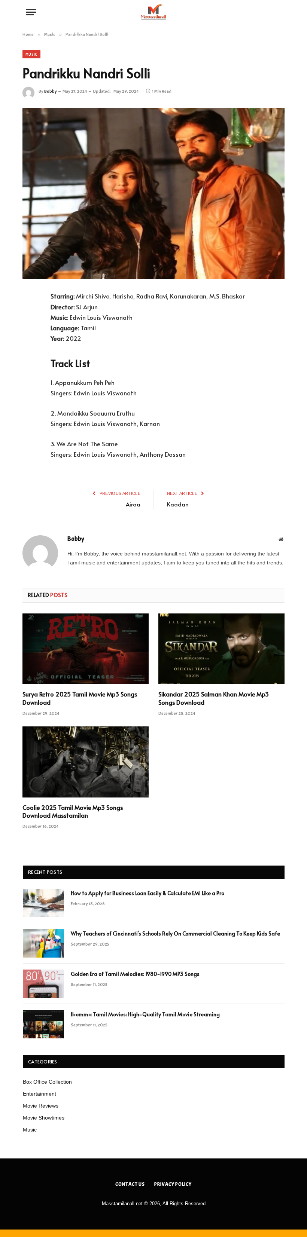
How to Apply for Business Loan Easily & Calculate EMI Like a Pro (147, 893)
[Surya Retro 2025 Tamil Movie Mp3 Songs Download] (85, 649)
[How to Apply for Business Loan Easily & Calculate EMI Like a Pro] (43, 903)
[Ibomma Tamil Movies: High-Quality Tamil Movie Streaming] (43, 1024)
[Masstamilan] (153, 12)
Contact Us (130, 1184)
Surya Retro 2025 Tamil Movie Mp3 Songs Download (79, 698)
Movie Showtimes (43, 1118)
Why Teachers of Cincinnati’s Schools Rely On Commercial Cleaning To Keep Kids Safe (175, 933)
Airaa (133, 504)
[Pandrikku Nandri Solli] (153, 193)
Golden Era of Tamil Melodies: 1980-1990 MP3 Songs (135, 973)
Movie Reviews (40, 1106)
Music (31, 54)
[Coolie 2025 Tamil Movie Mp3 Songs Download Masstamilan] (85, 761)
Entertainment (39, 1094)
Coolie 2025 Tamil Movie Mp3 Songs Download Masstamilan (72, 811)
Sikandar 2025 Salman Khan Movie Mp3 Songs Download (213, 698)
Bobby (50, 91)
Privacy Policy (173, 1184)
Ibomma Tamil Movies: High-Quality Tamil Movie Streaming (145, 1014)
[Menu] (31, 12)
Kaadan (178, 504)
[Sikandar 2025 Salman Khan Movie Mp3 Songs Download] (221, 649)
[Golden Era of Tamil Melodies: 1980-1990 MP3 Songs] (43, 984)
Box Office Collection (47, 1082)
